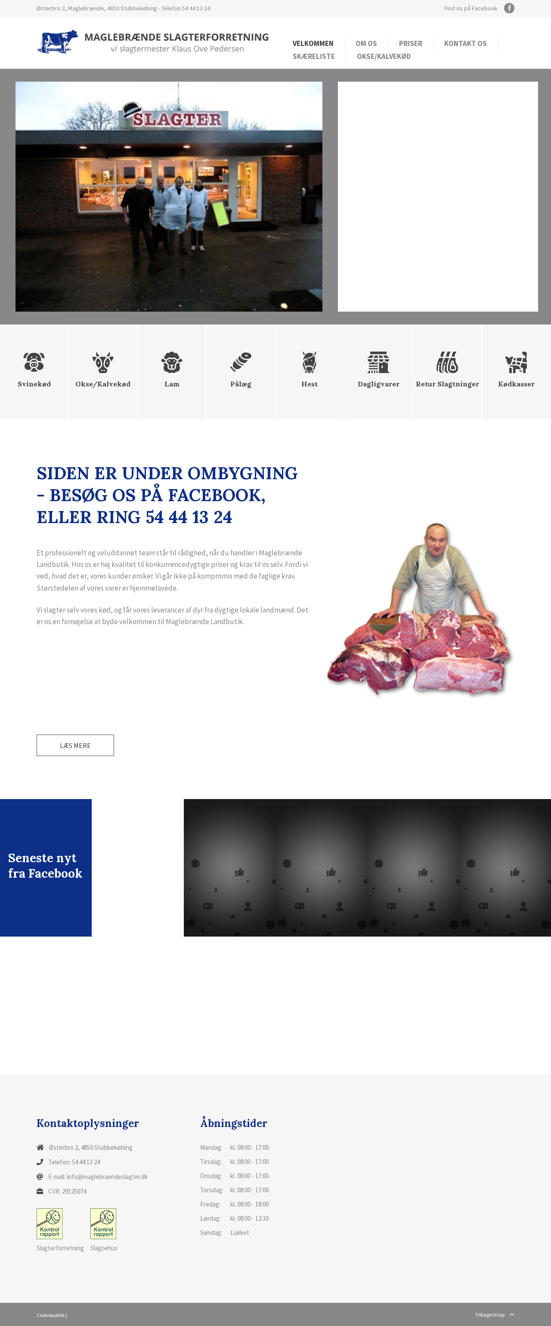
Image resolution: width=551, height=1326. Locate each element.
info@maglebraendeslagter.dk (107, 1177)
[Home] (153, 41)
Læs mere (75, 745)
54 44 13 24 (196, 8)
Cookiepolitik (51, 1315)
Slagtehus (104, 1248)
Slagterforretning (60, 1248)
